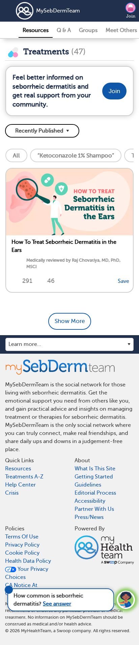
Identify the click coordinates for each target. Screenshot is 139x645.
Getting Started (94, 477)
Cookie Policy (22, 553)
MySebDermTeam (58, 11)
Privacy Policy (22, 545)
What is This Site (95, 469)
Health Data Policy (28, 561)
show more (70, 321)
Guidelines (88, 485)
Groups (88, 30)
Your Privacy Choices (26, 573)
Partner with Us (94, 509)
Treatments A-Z (24, 477)
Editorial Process (95, 493)
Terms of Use (21, 537)
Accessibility (90, 501)
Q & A (64, 30)
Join (130, 16)
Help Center (20, 485)
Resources (36, 30)
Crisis (12, 493)
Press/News (89, 517)
